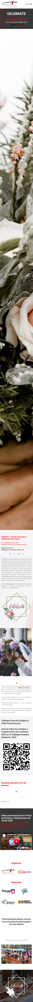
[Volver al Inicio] (9, 4)
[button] (29, 4)
